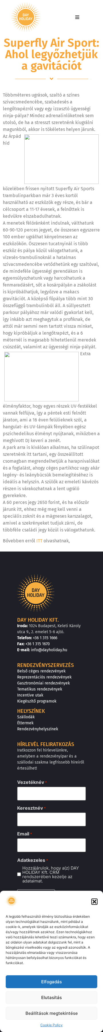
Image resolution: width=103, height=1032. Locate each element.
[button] (94, 902)
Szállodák (26, 717)
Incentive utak (30, 695)
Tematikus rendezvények (39, 689)
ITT (39, 541)
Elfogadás (51, 981)
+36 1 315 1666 (45, 637)
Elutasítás (51, 997)
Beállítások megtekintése (51, 1013)
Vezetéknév (32, 782)
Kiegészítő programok (36, 701)
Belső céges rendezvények (41, 671)
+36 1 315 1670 (37, 643)
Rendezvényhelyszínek (37, 729)
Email (24, 833)
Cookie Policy (51, 1025)
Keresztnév (31, 808)
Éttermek (25, 723)
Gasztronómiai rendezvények (43, 683)
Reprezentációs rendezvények (44, 677)
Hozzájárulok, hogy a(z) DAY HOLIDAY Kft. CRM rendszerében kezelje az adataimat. (50, 874)
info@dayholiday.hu (49, 650)
